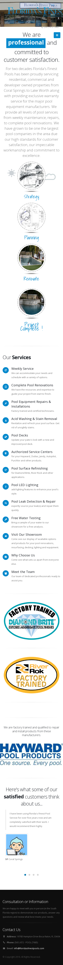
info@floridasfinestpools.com (29, 948)
